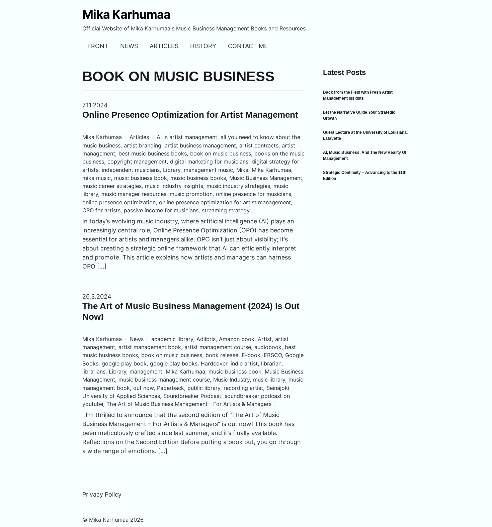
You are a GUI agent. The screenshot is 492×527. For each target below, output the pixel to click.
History (203, 45)
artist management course (217, 347)
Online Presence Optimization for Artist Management (190, 115)
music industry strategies (238, 186)
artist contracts (258, 145)
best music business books (152, 153)
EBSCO (273, 355)
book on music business (220, 153)
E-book (251, 355)
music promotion (191, 194)
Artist (265, 339)
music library (269, 379)
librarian (271, 363)
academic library (172, 339)
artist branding (142, 145)
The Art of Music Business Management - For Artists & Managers (188, 404)
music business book (140, 178)
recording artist (243, 388)
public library (203, 388)
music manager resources (133, 194)
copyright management (137, 161)
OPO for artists (101, 210)
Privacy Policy (101, 494)
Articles (164, 45)
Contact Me (248, 45)
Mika (242, 170)
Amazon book (236, 339)
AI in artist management (187, 137)
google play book (124, 363)
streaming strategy (226, 210)
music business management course (164, 379)
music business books (198, 178)
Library (171, 170)
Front (97, 45)
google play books (173, 363)
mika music (96, 178)
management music (208, 170)
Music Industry (231, 379)
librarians (93, 371)
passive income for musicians (161, 210)
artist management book (149, 347)
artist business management (200, 145)
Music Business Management (265, 178)
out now (143, 388)
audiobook (267, 347)
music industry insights (174, 186)
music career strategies (112, 186)
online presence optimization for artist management (225, 202)
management (146, 371)
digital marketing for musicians (209, 161)
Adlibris (206, 339)
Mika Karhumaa (102, 137)
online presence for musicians (253, 194)
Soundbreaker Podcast (192, 396)
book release (222, 355)
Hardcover (214, 363)
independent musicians (131, 170)
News (129, 45)
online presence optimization (119, 202)
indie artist (244, 363)
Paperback (170, 388)
